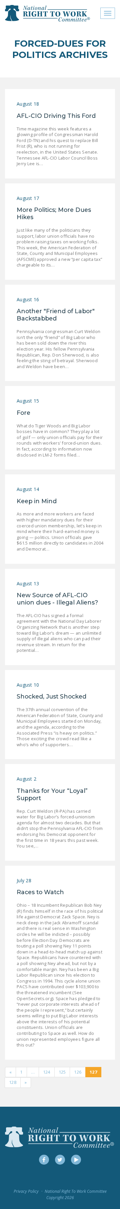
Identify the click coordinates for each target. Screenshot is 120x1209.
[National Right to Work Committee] (48, 13)
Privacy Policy (26, 1191)
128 (12, 1082)
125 (62, 1072)
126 (77, 1072)
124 (46, 1072)
